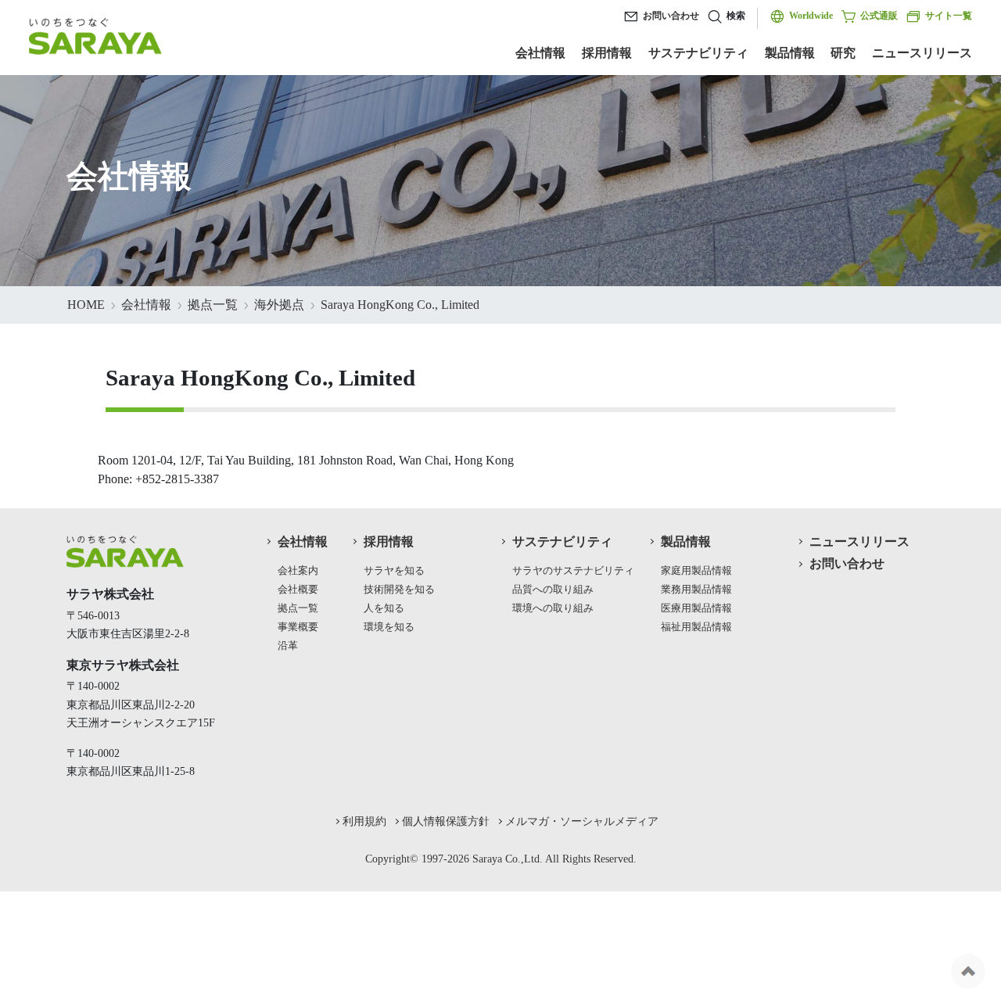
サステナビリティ (698, 52)
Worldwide (811, 15)
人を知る (384, 608)
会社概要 (298, 589)
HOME (86, 304)
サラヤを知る (394, 570)
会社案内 (298, 570)
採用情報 (607, 52)
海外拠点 (279, 304)
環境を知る (389, 627)
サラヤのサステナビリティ (573, 570)
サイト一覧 (948, 15)
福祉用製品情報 (696, 627)
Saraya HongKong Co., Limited (400, 304)
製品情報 (790, 52)
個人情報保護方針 (446, 821)
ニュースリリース (922, 52)
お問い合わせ (671, 15)
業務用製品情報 (696, 589)
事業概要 (298, 627)
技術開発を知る (399, 589)
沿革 (288, 645)
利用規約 (364, 821)
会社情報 (540, 52)
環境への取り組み (553, 608)
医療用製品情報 (696, 608)
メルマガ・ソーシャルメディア (581, 821)
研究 (843, 52)
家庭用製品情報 (696, 570)
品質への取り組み (553, 589)
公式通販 (879, 15)
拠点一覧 (213, 304)
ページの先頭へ (968, 971)
